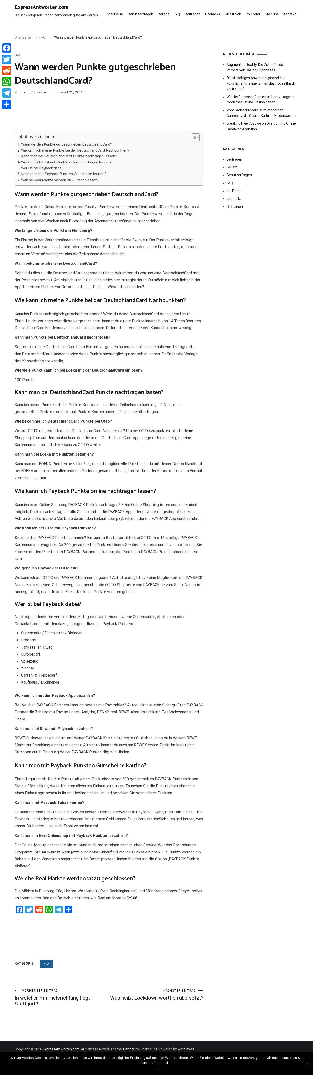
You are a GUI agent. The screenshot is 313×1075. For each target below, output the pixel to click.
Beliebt (163, 14)
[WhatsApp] (6, 81)
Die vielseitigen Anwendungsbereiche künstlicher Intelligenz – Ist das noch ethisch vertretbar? (261, 83)
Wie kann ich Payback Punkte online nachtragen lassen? (66, 162)
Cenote (129, 1049)
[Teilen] (6, 104)
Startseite (115, 14)
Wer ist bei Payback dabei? (42, 168)
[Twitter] (6, 59)
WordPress (186, 1049)
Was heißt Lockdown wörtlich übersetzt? (156, 995)
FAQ (177, 14)
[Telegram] (6, 93)
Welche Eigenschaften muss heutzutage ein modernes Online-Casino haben (261, 99)
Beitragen (192, 14)
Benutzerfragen (140, 14)
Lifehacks (212, 14)
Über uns (272, 14)
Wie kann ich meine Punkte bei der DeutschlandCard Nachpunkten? (75, 150)
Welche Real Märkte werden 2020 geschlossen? (60, 180)
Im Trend (253, 14)
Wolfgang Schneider (30, 92)
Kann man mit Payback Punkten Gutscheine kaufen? (63, 174)
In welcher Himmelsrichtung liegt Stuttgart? (52, 998)
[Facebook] (6, 48)
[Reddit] (6, 70)
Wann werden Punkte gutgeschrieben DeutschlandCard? (66, 144)
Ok (158, 1069)
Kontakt (289, 14)
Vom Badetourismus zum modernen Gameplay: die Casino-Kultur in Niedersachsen (262, 112)
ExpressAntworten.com (41, 7)
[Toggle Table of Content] (192, 137)
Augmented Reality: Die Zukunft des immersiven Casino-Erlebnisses (255, 67)
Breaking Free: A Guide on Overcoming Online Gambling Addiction (261, 126)
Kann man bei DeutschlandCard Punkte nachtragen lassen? (69, 156)
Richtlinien (233, 14)
